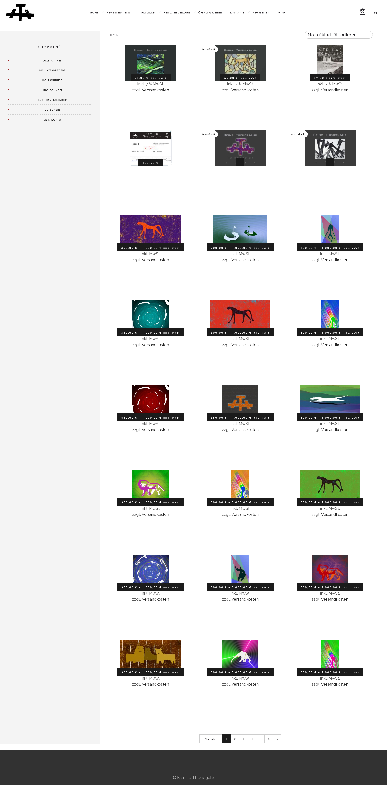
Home (94, 12)
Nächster (211, 739)
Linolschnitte (52, 90)
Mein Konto (52, 119)
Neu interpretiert (120, 12)
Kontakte (237, 12)
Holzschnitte (52, 80)
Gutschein (52, 109)
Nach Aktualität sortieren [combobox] (332, 34)
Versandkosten (155, 90)
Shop (281, 12)
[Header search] (375, 12)
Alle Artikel (52, 60)
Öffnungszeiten (210, 12)
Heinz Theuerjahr (177, 12)
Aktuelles (148, 12)
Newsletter (261, 12)
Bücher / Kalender (52, 99)
